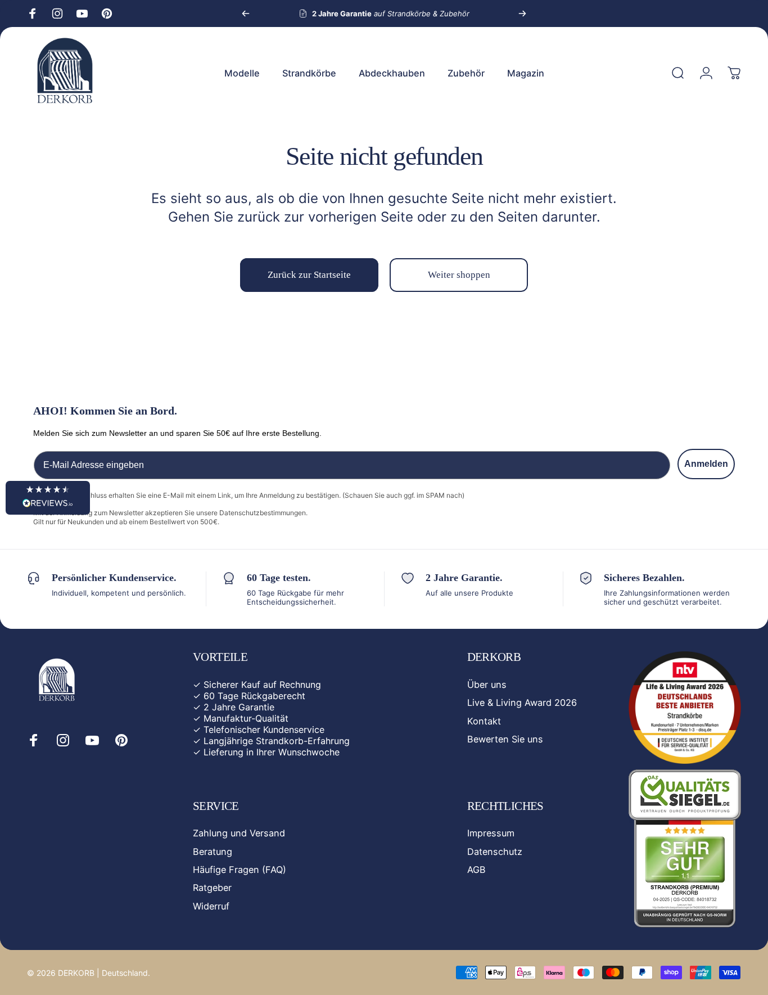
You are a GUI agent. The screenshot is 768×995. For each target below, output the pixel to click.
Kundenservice (293, 729)
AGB (476, 869)
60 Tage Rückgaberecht (254, 695)
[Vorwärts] (522, 13)
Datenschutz (494, 851)
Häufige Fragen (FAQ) (239, 869)
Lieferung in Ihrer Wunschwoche (272, 752)
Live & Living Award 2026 (522, 702)
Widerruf (211, 906)
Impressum (490, 833)
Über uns (487, 684)
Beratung (212, 851)
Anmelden (706, 464)
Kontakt (484, 720)
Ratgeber (212, 887)
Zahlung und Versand (239, 833)
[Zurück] (245, 13)
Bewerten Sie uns (505, 739)
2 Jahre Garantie (239, 707)
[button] (48, 498)
